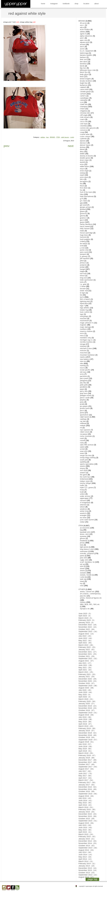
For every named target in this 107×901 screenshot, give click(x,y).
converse (83, 130)
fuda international (86, 196)
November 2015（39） (88, 816)
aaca (82, 27)
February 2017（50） (87, 782)
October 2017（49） (87, 764)
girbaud (83, 209)
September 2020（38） (88, 686)
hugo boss (84, 235)
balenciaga (84, 53)
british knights (85, 79)
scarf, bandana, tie (87, 562)
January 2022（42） (87, 649)
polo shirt (83, 558)
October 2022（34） (87, 629)
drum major (84, 160)
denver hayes (85, 145)
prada (82, 404)
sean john (83, 451)
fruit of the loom (86, 192)
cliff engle (83, 115)
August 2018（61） (86, 742)
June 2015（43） (85, 827)
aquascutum (84, 42)
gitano (82, 211)
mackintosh (84, 321)
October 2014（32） (87, 846)
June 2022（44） (85, 638)
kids (81, 545)
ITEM (58, 137)
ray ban (83, 421)
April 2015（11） (85, 832)
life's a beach (85, 299)
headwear (83, 541)
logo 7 (82, 306)
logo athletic (84, 308)
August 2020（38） (86, 688)
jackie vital (84, 250)
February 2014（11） (87, 863)
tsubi (82, 492)
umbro (82, 494)
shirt (81, 566)
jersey (82, 543)
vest (81, 586)
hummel (83, 237)
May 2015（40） (85, 830)
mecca (82, 336)
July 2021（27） (85, 663)
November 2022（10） (88, 627)
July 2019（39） (85, 717)
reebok (82, 426)
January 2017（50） (87, 785)
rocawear (83, 434)
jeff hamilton (84, 259)
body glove (84, 74)
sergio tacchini (85, 455)
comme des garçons (88, 128)
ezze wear (84, 177)
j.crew (82, 248)
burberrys (83, 85)
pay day (83, 383)
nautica (83, 357)
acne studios (85, 29)
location (86, 3)
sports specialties (87, 464)
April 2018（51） (85, 751)
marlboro (83, 329)
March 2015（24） (86, 834)
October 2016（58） (87, 791)
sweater (83, 573)
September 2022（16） (88, 631)
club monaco (85, 117)
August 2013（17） (86, 877)
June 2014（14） (85, 855)
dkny (82, 152)
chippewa (83, 111)
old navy (83, 372)
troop (82, 490)
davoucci (83, 143)
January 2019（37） (87, 731)
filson (82, 186)
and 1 (82, 38)
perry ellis (84, 391)
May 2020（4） (85, 695)
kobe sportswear (86, 280)
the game (83, 475)
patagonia (83, 381)
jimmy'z (83, 263)
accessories (84, 528)
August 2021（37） (86, 661)
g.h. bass (83, 201)
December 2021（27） (88, 652)
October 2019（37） (87, 710)
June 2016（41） (85, 800)
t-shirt (72, 137)
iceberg (83, 241)
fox (81, 190)
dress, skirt (84, 534)
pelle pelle (84, 385)
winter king (84, 511)
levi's (82, 297)
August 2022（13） (86, 634)
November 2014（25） (88, 843)
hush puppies (85, 239)
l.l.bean (83, 286)
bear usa (83, 59)
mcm (82, 333)
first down (84, 188)
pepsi (82, 389)
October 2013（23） (87, 873)
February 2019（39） (87, 728)
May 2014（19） (85, 857)
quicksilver (84, 415)
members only (85, 338)
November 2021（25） (88, 654)
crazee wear (85, 134)
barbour (83, 57)
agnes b (83, 34)
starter (82, 466)
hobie (82, 231)
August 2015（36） (86, 823)
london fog (84, 310)
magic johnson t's (87, 323)
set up (82, 564)
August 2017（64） (86, 769)
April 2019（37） (85, 724)
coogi (82, 132)
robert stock (84, 432)
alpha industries (86, 36)
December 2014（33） (88, 841)
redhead (83, 423)
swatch (82, 473)
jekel (82, 261)
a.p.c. (82, 25)
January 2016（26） (87, 812)
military (83, 602)
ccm (81, 102)
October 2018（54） (87, 737)
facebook (13, 888)
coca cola (83, 121)
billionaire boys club (87, 70)
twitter (8, 888)
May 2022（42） (85, 641)
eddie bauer (84, 166)
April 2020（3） (85, 697)
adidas (43, 137)
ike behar (83, 244)
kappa (82, 271)
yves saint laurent (87, 520)
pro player (84, 406)
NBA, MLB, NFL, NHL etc (90, 604)
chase (82, 109)
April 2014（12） (85, 859)
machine (83, 318)
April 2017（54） (85, 778)
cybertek (83, 139)
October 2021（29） (87, 656)
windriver (83, 509)
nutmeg (83, 366)
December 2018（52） (88, 733)
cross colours (85, 137)
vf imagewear (85, 503)
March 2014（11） (86, 861)
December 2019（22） (88, 706)
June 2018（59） (85, 746)
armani (82, 44)
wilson (82, 507)
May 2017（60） (85, 776)
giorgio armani (85, 207)
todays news (85, 481)
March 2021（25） (86, 672)
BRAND (52, 137)
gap (81, 203)
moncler (83, 351)
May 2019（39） (85, 722)
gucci (82, 220)
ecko (82, 164)
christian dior (85, 113)
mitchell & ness (86, 348)
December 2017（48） (88, 760)
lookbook (66, 3)
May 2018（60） (85, 749)
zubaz (82, 522)
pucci (82, 411)
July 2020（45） (85, 690)
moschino (83, 353)
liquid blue (84, 303)
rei (81, 428)
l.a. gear (83, 284)
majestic (83, 325)
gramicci (83, 218)
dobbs (82, 154)
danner (82, 141)
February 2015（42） (87, 836)
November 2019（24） (88, 708)
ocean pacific (85, 370)
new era (83, 361)
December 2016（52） (88, 787)
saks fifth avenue (86, 445)
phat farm (83, 393)
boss (82, 77)
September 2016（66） (88, 794)
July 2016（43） (85, 798)
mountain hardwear (87, 355)
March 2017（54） (86, 780)
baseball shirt (85, 532)
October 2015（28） (87, 819)
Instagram (4, 888)
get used (83, 205)
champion (83, 107)
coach (82, 119)
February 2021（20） (87, 674)
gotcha (82, 216)
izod (81, 246)
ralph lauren (65, 137)
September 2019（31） (88, 713)
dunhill (82, 162)
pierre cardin (85, 398)
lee (81, 295)
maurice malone (86, 331)
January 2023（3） (86, 622)
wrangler (83, 515)
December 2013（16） (88, 868)
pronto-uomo (85, 408)
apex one (83, 40)
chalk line (83, 104)
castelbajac (84, 98)
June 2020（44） (85, 692)
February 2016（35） (87, 809)
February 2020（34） (87, 701)
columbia (83, 126)
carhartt (83, 94)
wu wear (83, 518)
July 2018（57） (85, 744)
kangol (82, 269)
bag (47, 137)
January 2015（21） (87, 839)
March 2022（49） (86, 645)
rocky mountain (86, 436)
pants (82, 556)
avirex (82, 49)
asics (82, 47)
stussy (82, 468)
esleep (82, 173)
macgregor (84, 316)
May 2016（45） (85, 803)
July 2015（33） (85, 825)
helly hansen (85, 229)
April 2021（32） (85, 670)
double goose (85, 158)
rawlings (83, 419)
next (70, 146)
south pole (84, 460)
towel (82, 581)
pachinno (83, 376)
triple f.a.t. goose (86, 488)
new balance (85, 359)
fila (81, 184)
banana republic (86, 55)
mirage (82, 344)
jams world (84, 252)
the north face (85, 477)
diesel (82, 149)
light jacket (84, 547)
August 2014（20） (86, 850)
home (43, 3)
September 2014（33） (88, 848)
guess (82, 222)
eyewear (83, 536)
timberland (84, 479)
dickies (82, 147)
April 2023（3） (85, 616)
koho (82, 282)
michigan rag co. (86, 340)
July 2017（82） (85, 771)
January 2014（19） (87, 866)
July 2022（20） (85, 636)
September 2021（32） (88, 658)
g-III (81, 199)
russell (82, 440)
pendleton (83, 387)
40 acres (83, 23)
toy (81, 583)
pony (82, 402)
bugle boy (83, 83)
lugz (81, 314)
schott (82, 449)
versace (83, 500)
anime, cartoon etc (87, 592)
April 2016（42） (85, 805)
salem (82, 447)
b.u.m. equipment (86, 51)
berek (82, 66)
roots (82, 438)
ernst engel (84, 171)
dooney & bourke (86, 156)
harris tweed (85, 226)
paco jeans (84, 378)
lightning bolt (85, 301)
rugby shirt (84, 560)
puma (82, 413)
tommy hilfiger (85, 483)
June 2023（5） (85, 613)
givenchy (83, 214)
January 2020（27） (87, 704)
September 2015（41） (88, 821)
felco (82, 179)
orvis (82, 374)
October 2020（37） (87, 683)
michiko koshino (86, 342)
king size (83, 278)
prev (6, 146)
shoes (82, 569)
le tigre (82, 293)
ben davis (83, 62)
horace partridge (86, 233)
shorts (82, 571)
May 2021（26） (85, 668)
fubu (81, 194)
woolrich (83, 513)
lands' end (84, 291)
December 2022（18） (88, 625)
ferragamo (84, 181)
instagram (54, 3)
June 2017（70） (85, 773)
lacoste (83, 289)
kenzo (82, 276)
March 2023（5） (85, 618)
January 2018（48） (87, 758)
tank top (83, 579)
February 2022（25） (87, 647)
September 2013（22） (88, 875)
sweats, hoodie (86, 575)
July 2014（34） (85, 852)
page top (92, 879)
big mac (83, 68)
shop (76, 3)
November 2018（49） (88, 735)
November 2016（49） (88, 789)
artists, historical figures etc (91, 598)
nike (81, 363)
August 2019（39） (86, 715)
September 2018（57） (88, 740)
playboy (83, 400)
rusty (82, 443)
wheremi (83, 505)
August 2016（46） (86, 796)
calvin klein (84, 89)
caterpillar (84, 100)
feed (17, 888)
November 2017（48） (88, 762)
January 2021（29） (87, 677)
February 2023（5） (87, 620)
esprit (82, 175)
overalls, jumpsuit (87, 553)
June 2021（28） (85, 665)
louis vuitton (84, 312)
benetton (83, 64)
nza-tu (82, 368)
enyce (82, 169)
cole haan (83, 124)
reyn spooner (85, 430)
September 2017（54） (88, 767)
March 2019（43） (86, 726)
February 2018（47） (87, 755)
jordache (83, 265)
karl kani (83, 274)
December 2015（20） (88, 814)
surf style (83, 470)
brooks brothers (86, 81)
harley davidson (86, 224)
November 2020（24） (88, 681)
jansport (83, 254)
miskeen (83, 346)
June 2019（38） (85, 719)
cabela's (83, 87)
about (96, 3)
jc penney (83, 256)
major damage (85, 327)
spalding (83, 462)
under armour (85, 496)
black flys (83, 72)
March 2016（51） (86, 807)
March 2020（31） (86, 699)
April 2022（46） (85, 643)
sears (82, 453)
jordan (82, 267)
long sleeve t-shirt (87, 549)
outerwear (84, 551)
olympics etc (85, 609)
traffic (82, 485)
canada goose (85, 92)
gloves (82, 538)
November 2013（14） (88, 870)
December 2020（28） (88, 679)
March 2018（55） (86, 753)
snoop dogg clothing (88, 458)
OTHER (81, 589)
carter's (83, 96)
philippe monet (85, 396)
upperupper (84, 498)
